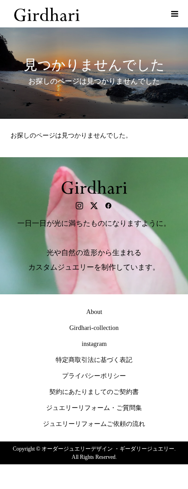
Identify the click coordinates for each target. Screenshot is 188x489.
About (94, 311)
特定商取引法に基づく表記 (94, 359)
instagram (94, 343)
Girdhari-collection (94, 327)
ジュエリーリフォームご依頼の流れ (94, 423)
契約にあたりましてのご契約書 (94, 391)
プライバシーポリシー (94, 375)
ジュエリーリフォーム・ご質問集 (94, 407)
